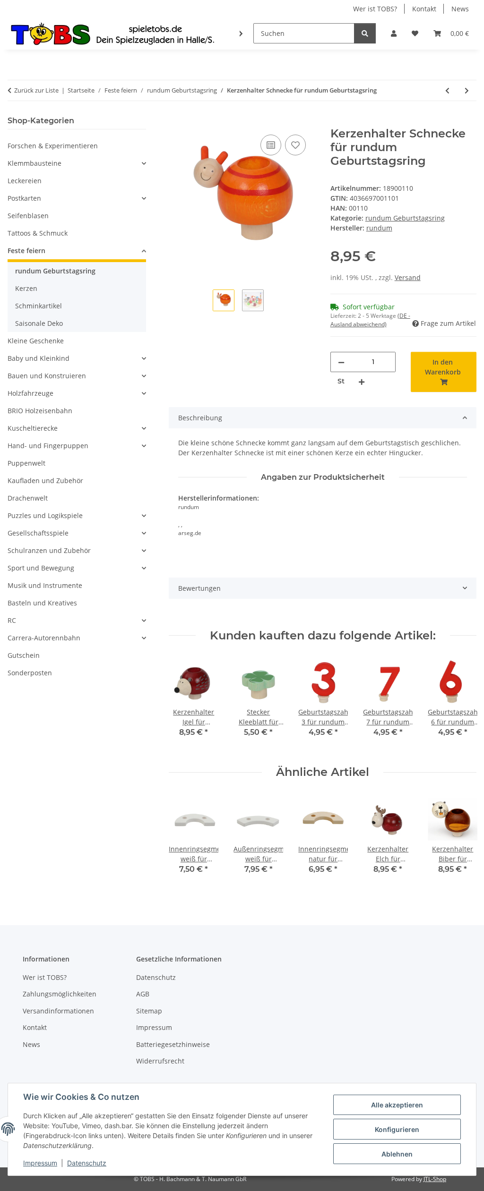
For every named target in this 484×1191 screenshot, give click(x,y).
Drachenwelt (28, 497)
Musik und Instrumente (45, 585)
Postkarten (24, 198)
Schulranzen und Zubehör (49, 550)
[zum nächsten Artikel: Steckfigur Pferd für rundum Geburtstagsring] (466, 90)
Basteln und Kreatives (42, 602)
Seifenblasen (28, 215)
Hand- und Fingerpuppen (48, 445)
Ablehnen (397, 1154)
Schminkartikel (38, 305)
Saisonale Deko (39, 323)
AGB (142, 993)
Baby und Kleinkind (38, 358)
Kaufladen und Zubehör (45, 480)
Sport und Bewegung (41, 567)
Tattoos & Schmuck (38, 233)
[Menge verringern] (341, 362)
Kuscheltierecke (33, 428)
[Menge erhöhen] (361, 381)
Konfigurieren (397, 1129)
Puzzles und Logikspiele (45, 515)
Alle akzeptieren (397, 1105)
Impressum (40, 1163)
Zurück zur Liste (36, 90)
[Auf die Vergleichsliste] (270, 145)
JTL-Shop (435, 1179)
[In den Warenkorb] (176, 122)
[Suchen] (365, 33)
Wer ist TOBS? (375, 8)
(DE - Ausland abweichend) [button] (370, 320)
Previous (184, 704)
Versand (408, 277)
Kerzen (26, 288)
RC (12, 620)
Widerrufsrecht (160, 1060)
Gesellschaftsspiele (38, 532)
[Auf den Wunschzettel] (295, 145)
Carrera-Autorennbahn (44, 637)
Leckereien (25, 180)
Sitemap (149, 1010)
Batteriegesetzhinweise (173, 1044)
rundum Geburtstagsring (405, 217)
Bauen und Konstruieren (47, 375)
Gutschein (24, 655)
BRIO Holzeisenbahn (40, 410)
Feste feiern (26, 250)
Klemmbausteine (34, 163)
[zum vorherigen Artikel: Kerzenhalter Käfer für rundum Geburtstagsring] (447, 90)
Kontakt (424, 8)
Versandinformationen (58, 1010)
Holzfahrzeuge (30, 393)
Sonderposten (30, 672)
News (460, 8)
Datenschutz (86, 1163)
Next (461, 704)
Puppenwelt (26, 463)
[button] (393, 33)
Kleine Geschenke (36, 340)
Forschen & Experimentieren (53, 145)
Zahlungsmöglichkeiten (59, 993)
